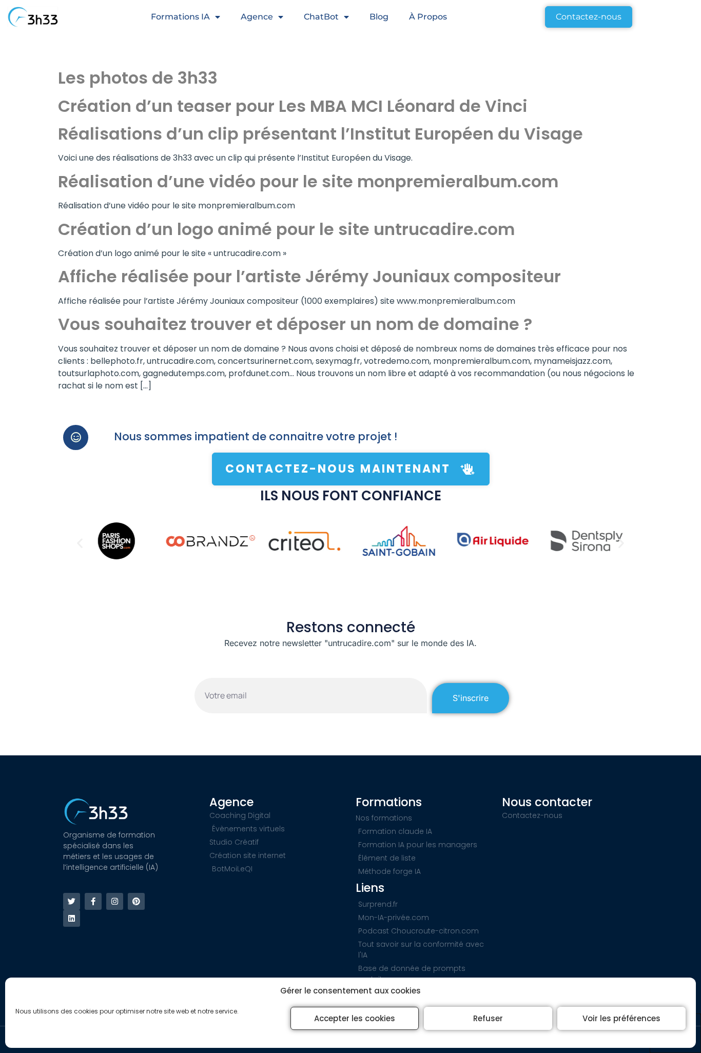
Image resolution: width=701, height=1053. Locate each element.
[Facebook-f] (93, 901)
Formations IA (180, 17)
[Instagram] (114, 901)
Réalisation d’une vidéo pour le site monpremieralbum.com (308, 181)
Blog (378, 17)
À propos (428, 17)
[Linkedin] (71, 918)
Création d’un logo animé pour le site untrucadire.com (286, 229)
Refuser (488, 1018)
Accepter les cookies (354, 1018)
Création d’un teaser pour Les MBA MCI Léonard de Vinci (293, 106)
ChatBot (321, 17)
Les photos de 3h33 (138, 77)
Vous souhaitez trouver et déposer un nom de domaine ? (295, 324)
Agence (257, 17)
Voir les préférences (621, 1018)
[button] (79, 542)
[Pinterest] (136, 901)
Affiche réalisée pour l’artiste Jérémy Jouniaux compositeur (309, 276)
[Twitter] (71, 901)
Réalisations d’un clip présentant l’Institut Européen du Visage (320, 133)
